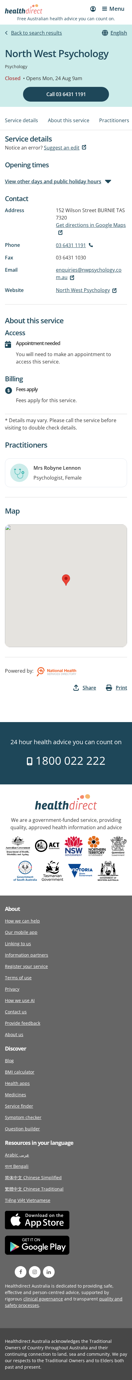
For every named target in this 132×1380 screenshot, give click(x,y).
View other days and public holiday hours (53, 181)
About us (14, 1034)
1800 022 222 (69, 760)
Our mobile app (21, 932)
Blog (9, 1060)
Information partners (26, 955)
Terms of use (18, 978)
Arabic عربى (17, 1155)
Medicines (15, 1095)
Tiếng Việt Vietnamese (27, 1200)
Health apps (17, 1083)
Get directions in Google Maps (91, 225)
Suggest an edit (62, 147)
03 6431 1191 (71, 245)
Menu (116, 8)
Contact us (16, 1012)
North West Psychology (83, 290)
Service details (21, 120)
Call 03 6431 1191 (66, 94)
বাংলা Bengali (17, 1166)
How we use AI (20, 1000)
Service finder (19, 1106)
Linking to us (18, 944)
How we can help (22, 921)
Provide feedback (22, 1023)
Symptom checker (23, 1117)
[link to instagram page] (35, 1272)
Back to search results (36, 32)
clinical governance (43, 1299)
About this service (68, 120)
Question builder (22, 1129)
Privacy (12, 989)
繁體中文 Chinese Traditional (34, 1189)
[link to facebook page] (20, 1272)
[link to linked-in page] (49, 1272)
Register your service (26, 966)
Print (121, 687)
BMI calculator (19, 1072)
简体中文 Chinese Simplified (33, 1177)
